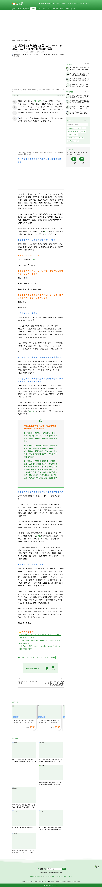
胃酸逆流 (35, 259)
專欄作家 (69, 876)
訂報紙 (66, 881)
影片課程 (16, 717)
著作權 (48, 881)
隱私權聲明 (54, 881)
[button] (88, 8)
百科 (38, 9)
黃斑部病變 (71, 141)
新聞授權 (37, 881)
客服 (32, 881)
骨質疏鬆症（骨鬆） (73, 131)
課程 (49, 9)
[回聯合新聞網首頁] (14, 4)
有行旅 (69, 4)
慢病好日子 (75, 9)
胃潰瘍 (81, 138)
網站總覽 (77, 881)
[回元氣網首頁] (19, 4)
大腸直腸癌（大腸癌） (74, 128)
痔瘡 (83, 128)
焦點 (13, 9)
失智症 (83, 131)
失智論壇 (26, 9)
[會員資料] (86, 4)
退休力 (55, 9)
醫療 (33, 9)
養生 (19, 9)
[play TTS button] (19, 95)
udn (13, 41)
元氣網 (18, 41)
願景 (74, 4)
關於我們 (71, 881)
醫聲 (67, 9)
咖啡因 (38, 536)
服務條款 (43, 881)
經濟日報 (49, 4)
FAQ (29, 881)
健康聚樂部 (40, 876)
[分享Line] (14, 107)
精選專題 (46, 876)
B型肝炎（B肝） (72, 134)
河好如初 (56, 4)
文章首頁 (63, 876)
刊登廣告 (24, 881)
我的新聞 (81, 4)
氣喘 (77, 141)
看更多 (87, 63)
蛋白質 (31, 411)
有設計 (63, 4)
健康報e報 (42, 869)
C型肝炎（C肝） (72, 138)
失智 (61, 9)
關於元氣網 (33, 876)
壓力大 (46, 231)
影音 (44, 9)
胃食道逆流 (38, 101)
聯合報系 (60, 881)
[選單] (89, 4)
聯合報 (42, 4)
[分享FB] (14, 102)
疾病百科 (52, 876)
